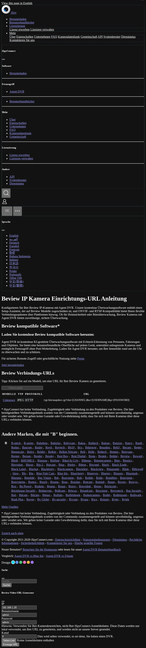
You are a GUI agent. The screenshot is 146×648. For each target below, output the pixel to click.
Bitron (82, 464)
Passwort (7, 618)
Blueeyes (92, 473)
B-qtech (16, 443)
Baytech (60, 447)
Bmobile (29, 477)
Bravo (72, 486)
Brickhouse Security (23, 490)
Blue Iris (62, 473)
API (100, 36)
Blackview (97, 469)
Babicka (55, 443)
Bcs (80, 447)
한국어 (13, 267)
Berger (15, 456)
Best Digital (78, 456)
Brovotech (116, 490)
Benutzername (10, 611)
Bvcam (73, 499)
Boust (111, 482)
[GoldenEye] (28, 562)
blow (16, 473)
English (13, 235)
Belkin (52, 451)
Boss (64, 482)
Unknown (9, 400)
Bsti (13, 495)
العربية (13, 239)
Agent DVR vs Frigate (59, 556)
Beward (137, 456)
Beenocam (17, 451)
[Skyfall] (20, 562)
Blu (31, 473)
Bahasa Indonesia (19, 256)
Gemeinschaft (89, 36)
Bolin (99, 477)
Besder (38, 456)
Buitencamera (91, 495)
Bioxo (29, 464)
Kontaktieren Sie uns (22, 40)
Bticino (35, 495)
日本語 (13, 263)
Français (14, 249)
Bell (82, 451)
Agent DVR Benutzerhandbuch (102, 549)
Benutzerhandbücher (21, 22)
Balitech (93, 443)
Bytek (125, 499)
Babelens (42, 443)
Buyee (30, 499)
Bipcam (51, 464)
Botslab (100, 482)
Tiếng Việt (15, 278)
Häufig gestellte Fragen (88, 543)
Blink (125, 469)
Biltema (86, 460)
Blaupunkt (113, 469)
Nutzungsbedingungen (96, 539)
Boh (79, 477)
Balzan (105, 443)
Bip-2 (39, 464)
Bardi (138, 443)
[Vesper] (32, 562)
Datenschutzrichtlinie (67, 539)
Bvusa (84, 499)
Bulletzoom (120, 495)
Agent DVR (17, 91)
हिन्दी (12, 252)
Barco (128, 443)
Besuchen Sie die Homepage (40, 549)
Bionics (127, 460)
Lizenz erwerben (20, 29)
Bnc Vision (44, 477)
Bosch (43, 482)
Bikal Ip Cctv (70, 460)
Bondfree (111, 477)
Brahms (39, 486)
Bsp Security (133, 490)
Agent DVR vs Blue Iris (29, 556)
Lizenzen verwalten (42, 29)
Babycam (69, 443)
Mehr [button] (12, 33)
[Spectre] (13, 562)
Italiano (13, 259)
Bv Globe (43, 499)
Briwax (72, 490)
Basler (38, 447)
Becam (127, 447)
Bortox (32, 482)
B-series (28, 443)
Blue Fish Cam (45, 473)
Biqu (61, 464)
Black (105, 464)
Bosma (54, 482)
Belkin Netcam (68, 451)
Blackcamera (65, 469)
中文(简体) (16, 281)
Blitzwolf (137, 469)
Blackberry (47, 469)
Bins (117, 460)
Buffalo (58, 495)
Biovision (17, 464)
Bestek (102, 456)
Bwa (94, 499)
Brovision (101, 490)
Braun (61, 486)
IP (3, 603)
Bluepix (118, 473)
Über (13, 36)
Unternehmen (42, 36)
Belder (41, 451)
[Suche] (6, 193)
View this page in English (17, 3)
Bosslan (75, 482)
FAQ (54, 36)
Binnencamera (102, 460)
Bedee (138, 447)
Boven (122, 482)
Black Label (18, 469)
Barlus (15, 447)
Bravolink (85, 486)
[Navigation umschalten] (17, 211)
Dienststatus (128, 36)
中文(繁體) (16, 285)
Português (15, 274)
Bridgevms (45, 490)
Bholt (14, 460)
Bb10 (71, 447)
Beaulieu (104, 447)
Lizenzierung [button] (17, 25)
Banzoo (117, 443)
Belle (91, 451)
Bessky (49, 456)
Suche (6, 585)
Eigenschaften (24, 36)
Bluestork (132, 473)
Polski (13, 271)
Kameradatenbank (69, 36)
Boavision (68, 477)
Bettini (113, 456)
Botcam (87, 482)
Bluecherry (77, 473)
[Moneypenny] (24, 562)
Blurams (16, 477)
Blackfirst (82, 469)
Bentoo (114, 451)
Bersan (26, 456)
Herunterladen (17, 19)
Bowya (133, 482)
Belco (30, 451)
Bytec (115, 499)
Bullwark (135, 495)
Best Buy (62, 456)
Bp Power (25, 486)
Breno (97, 486)
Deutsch (14, 242)
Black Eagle (119, 464)
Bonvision (126, 477)
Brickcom (110, 486)
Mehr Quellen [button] (10, 506)
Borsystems (18, 482)
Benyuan (126, 451)
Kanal (5, 632)
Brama (51, 486)
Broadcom (86, 490)
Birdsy (71, 464)
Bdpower (90, 447)
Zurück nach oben (12, 533)
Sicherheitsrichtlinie (32, 543)
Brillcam (60, 490)
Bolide (89, 477)
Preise (80, 358)
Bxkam (104, 499)
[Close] (3, 601)
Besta (92, 456)
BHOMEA (27, 460)
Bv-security (59, 499)
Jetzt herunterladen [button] (13, 365)
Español (14, 246)
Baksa (81, 443)
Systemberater (111, 36)
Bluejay (105, 473)
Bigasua (42, 460)
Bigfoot (54, 460)
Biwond (94, 464)
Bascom (27, 447)
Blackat (33, 469)
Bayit (48, 447)
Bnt (56, 477)
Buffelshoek (73, 495)
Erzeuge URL (10, 644)
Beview (125, 456)
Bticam (23, 495)
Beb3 (116, 447)
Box (13, 486)
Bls (24, 473)
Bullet (106, 495)
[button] (4, 204)
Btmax (46, 495)
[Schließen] (3, 59)
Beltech (102, 451)
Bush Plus (17, 499)
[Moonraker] (16, 562)
